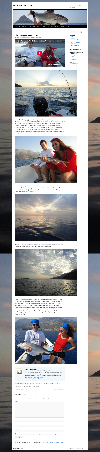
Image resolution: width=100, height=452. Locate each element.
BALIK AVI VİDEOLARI (76, 42)
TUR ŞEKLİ (62, 26)
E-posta (17, 424)
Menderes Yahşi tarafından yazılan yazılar (34, 378)
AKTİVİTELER (28, 26)
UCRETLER (69, 26)
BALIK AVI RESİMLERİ (76, 41)
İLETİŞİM (43, 26)
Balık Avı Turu (31, 384)
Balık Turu (45, 384)
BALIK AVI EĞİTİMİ (75, 39)
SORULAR (55, 26)
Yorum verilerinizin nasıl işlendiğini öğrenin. (52, 442)
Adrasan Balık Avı (38, 383)
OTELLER (49, 26)
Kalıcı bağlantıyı (26, 386)
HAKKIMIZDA (36, 26)
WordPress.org (73, 59)
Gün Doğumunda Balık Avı (53, 384)
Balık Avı (54, 383)
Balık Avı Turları (24, 384)
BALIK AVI (20, 383)
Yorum (16, 401)
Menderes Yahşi (18, 37)
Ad (16, 419)
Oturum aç (73, 55)
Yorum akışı (73, 57)
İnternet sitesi (17, 429)
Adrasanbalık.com (74, 63)
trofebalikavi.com (22, 5)
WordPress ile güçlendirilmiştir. (77, 448)
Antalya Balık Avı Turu (47, 383)
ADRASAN (21, 26)
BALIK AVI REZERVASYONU (21, 32)
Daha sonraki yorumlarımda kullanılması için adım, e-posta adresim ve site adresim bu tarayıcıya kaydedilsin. (40, 434)
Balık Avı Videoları (38, 384)
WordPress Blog (74, 64)
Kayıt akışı (73, 56)
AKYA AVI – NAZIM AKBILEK (58, 32)
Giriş (16, 26)
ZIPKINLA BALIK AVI (75, 45)
